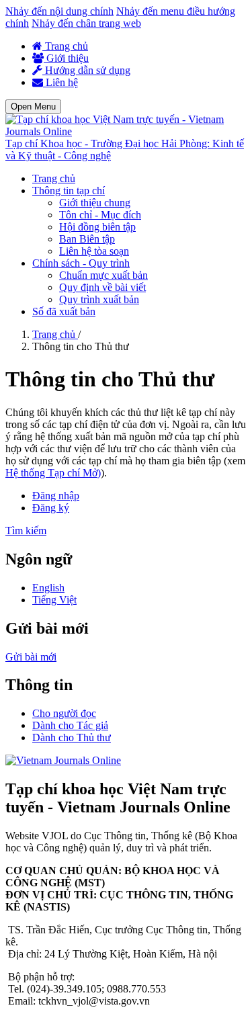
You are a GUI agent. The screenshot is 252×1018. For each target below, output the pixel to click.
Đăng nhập (55, 495)
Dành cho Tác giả (70, 725)
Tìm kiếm (25, 530)
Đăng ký (50, 507)
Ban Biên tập (87, 239)
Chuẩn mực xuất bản (103, 275)
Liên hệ (60, 82)
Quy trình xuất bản (99, 299)
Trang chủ (65, 46)
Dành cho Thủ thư (71, 737)
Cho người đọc (64, 713)
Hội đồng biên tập (97, 226)
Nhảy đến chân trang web (86, 23)
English (48, 587)
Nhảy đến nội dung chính (59, 11)
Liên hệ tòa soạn (94, 251)
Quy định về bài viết (102, 287)
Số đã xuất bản (63, 311)
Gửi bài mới (30, 657)
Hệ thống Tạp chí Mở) (53, 472)
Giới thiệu (66, 58)
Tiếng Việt (54, 599)
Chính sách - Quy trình (81, 263)
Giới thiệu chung (94, 202)
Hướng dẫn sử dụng (86, 70)
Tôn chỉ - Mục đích (100, 214)
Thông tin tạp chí (68, 190)
